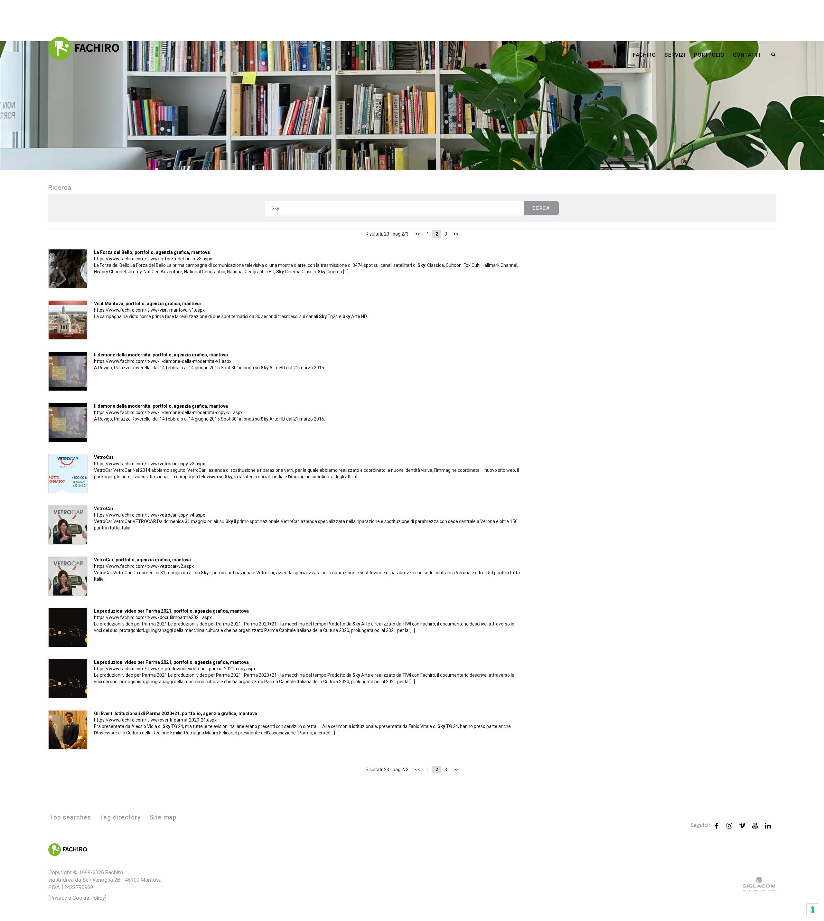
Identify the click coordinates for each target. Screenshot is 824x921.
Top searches (70, 817)
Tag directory (120, 817)
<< (417, 234)
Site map (163, 817)
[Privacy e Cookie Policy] (77, 898)
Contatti (746, 55)
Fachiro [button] (644, 55)
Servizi (675, 55)
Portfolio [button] (709, 55)
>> (456, 234)
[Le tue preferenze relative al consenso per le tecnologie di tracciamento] (813, 910)
